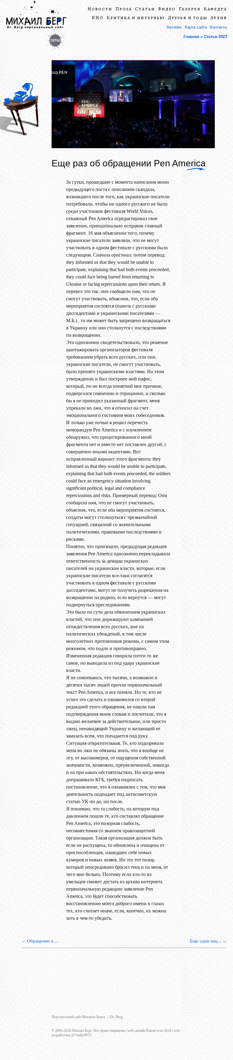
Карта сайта (196, 27)
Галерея (190, 9)
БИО (97, 18)
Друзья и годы (188, 18)
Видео (167, 9)
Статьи (145, 9)
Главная (191, 36)
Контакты (218, 27)
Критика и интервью (135, 18)
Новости (99, 9)
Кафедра (215, 9)
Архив (219, 18)
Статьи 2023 (215, 36)
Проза (123, 9)
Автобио (174, 27)
